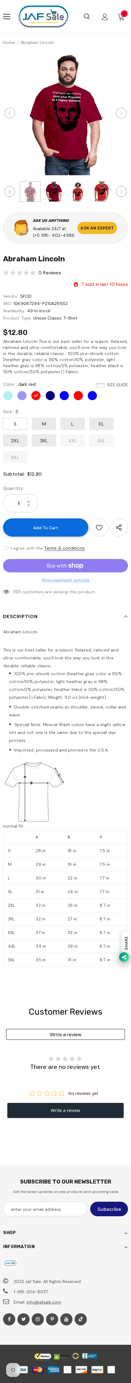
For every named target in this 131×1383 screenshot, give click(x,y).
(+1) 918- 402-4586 (54, 235)
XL (101, 424)
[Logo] (43, 16)
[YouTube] (66, 1319)
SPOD (26, 296)
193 (16, 591)
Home (9, 42)
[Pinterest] (52, 1319)
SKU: (7, 303)
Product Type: (17, 318)
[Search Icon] (87, 17)
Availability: (14, 310)
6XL (15, 457)
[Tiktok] (81, 1319)
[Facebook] (9, 1319)
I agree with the (27, 548)
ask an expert (97, 228)
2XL (15, 440)
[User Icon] (105, 17)
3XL (44, 440)
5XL (101, 440)
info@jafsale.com (44, 1302)
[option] (65, 113)
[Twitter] (23, 1319)
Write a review (65, 1034)
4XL (72, 440)
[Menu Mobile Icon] (6, 16)
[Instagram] (38, 1319)
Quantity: (13, 488)
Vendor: (11, 296)
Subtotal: (14, 474)
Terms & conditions (64, 548)
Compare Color (107, 152)
